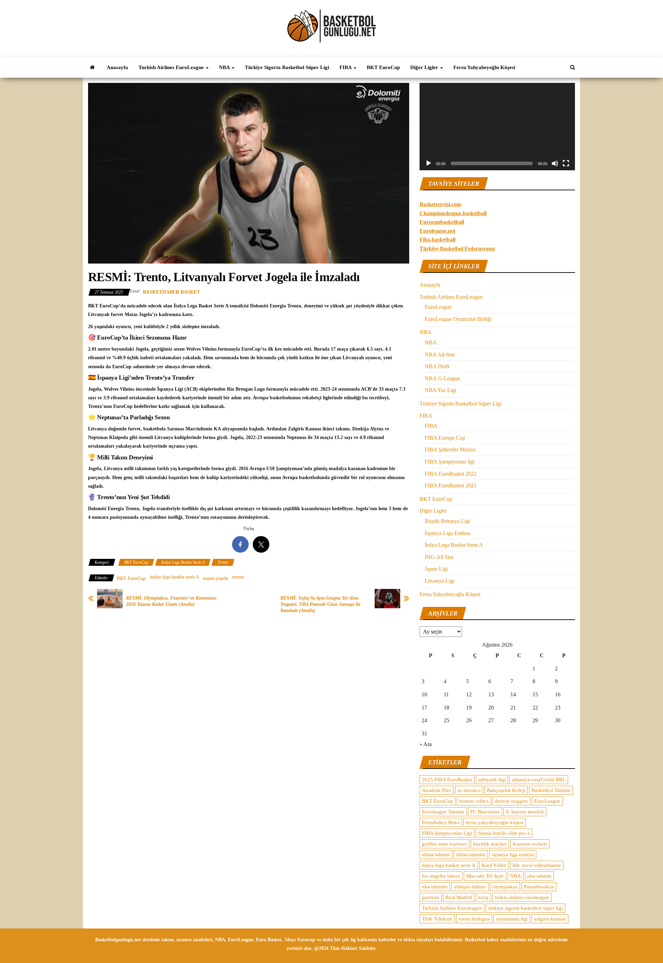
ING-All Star (439, 557)
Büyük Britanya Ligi (447, 521)
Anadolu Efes (436, 790)
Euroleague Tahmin (443, 811)
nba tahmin (539, 876)
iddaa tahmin (436, 854)
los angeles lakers (441, 876)
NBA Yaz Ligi (440, 390)
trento (238, 577)
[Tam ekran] (566, 163)
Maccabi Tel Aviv (485, 876)
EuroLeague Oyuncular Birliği (458, 319)
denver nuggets (511, 801)
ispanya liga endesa (513, 854)
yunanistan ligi (512, 919)
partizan (430, 897)
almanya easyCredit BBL (539, 779)
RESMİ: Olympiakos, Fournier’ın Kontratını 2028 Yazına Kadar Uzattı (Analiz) (171, 601)
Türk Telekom (437, 919)
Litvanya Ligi (439, 581)
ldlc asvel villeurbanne (536, 865)
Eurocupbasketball (442, 222)
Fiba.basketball (437, 239)
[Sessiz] (554, 163)
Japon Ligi (436, 569)
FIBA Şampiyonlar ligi (449, 462)
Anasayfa (117, 67)
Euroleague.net (437, 231)
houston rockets (530, 844)
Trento (223, 562)
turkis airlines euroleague (522, 897)
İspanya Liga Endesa (447, 533)
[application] (497, 126)
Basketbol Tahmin (550, 790)
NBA (225, 67)
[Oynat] (428, 163)
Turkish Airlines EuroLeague (171, 67)
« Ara (426, 744)
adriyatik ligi (492, 779)
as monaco (469, 790)
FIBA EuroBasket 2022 (451, 474)
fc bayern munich (525, 811)
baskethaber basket (171, 292)
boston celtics (474, 801)
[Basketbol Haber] (92, 67)
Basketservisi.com (440, 204)
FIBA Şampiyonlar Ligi (447, 833)
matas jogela (215, 578)
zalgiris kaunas (550, 919)
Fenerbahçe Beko (441, 822)
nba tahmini (435, 886)
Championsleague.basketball (453, 213)
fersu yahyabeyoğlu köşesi (494, 822)
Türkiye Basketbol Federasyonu (457, 248)
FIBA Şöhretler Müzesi (450, 449)
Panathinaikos (539, 886)
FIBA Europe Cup (445, 438)
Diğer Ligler (425, 67)
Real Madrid (458, 897)
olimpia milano (470, 886)
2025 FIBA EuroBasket (447, 779)
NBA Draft (437, 366)
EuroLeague (438, 307)
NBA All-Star (440, 354)
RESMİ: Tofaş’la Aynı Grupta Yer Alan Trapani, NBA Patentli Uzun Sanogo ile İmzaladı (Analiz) (320, 604)
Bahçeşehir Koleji (506, 790)
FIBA (346, 67)
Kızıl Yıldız (494, 865)
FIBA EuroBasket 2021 (451, 485)
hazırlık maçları (490, 844)
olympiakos (505, 886)
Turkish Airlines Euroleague (452, 908)
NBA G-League (442, 378)
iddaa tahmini (471, 854)
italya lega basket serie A (174, 577)
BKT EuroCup (383, 67)
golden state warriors (444, 844)
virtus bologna (474, 919)
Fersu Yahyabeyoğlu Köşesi (484, 67)
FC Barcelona (485, 811)
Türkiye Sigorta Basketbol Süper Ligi (287, 67)
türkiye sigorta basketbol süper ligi (525, 908)
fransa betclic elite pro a (504, 833)
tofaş (483, 897)
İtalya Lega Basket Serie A (182, 562)
